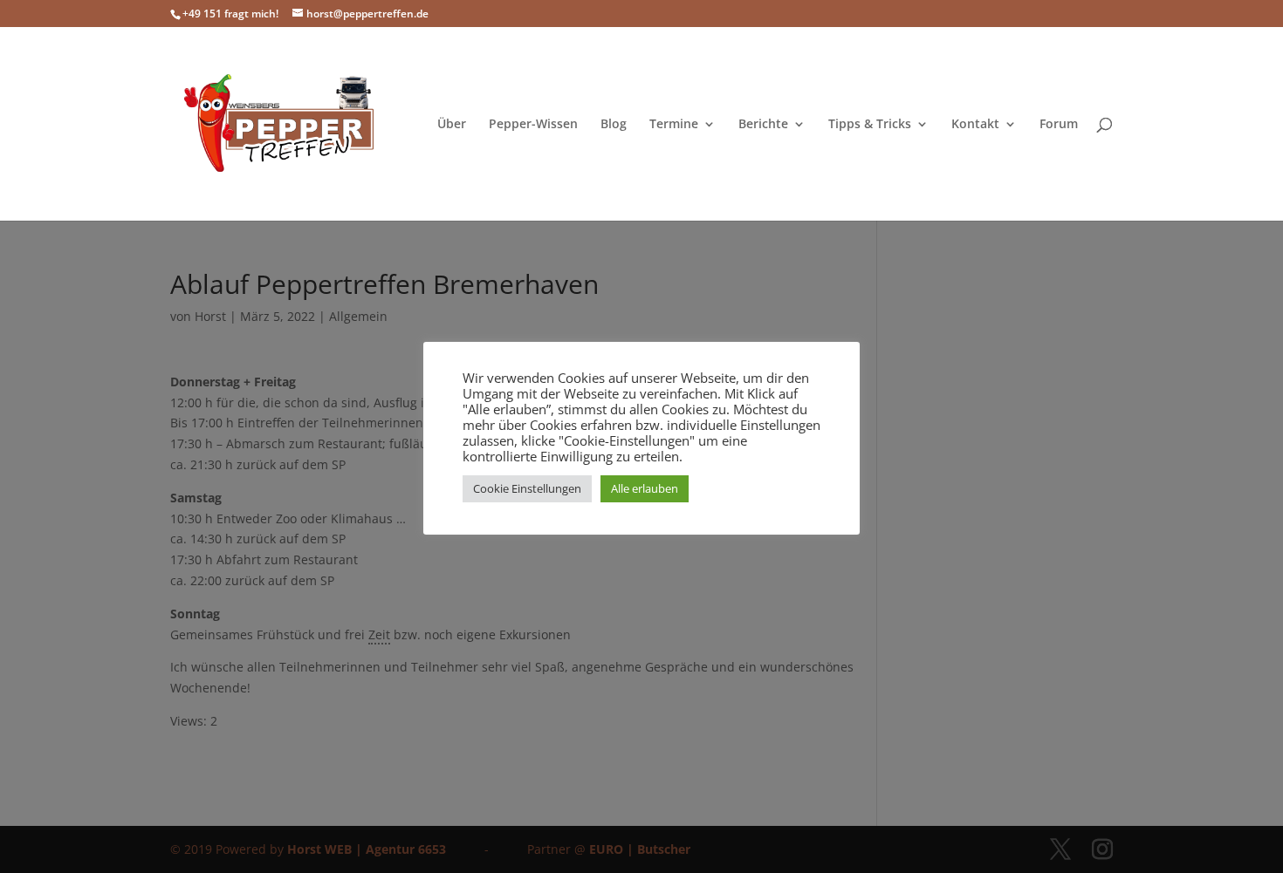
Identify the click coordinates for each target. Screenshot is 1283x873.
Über (451, 125)
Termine (673, 125)
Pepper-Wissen (533, 125)
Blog (613, 125)
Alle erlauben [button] (644, 488)
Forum (1058, 125)
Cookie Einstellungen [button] (527, 488)
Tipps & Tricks (869, 125)
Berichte (763, 125)
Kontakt (975, 125)
